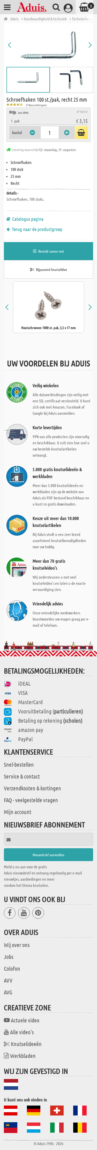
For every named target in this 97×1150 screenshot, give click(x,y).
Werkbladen (23, 1055)
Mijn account (17, 811)
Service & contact (22, 776)
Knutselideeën (26, 1043)
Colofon (12, 968)
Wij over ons (17, 944)
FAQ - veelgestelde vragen (31, 800)
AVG (8, 992)
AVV (8, 980)
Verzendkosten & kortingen (32, 788)
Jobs (8, 956)
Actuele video (25, 1020)
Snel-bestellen (19, 764)
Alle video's (22, 1032)
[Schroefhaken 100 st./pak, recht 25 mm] (49, 45)
